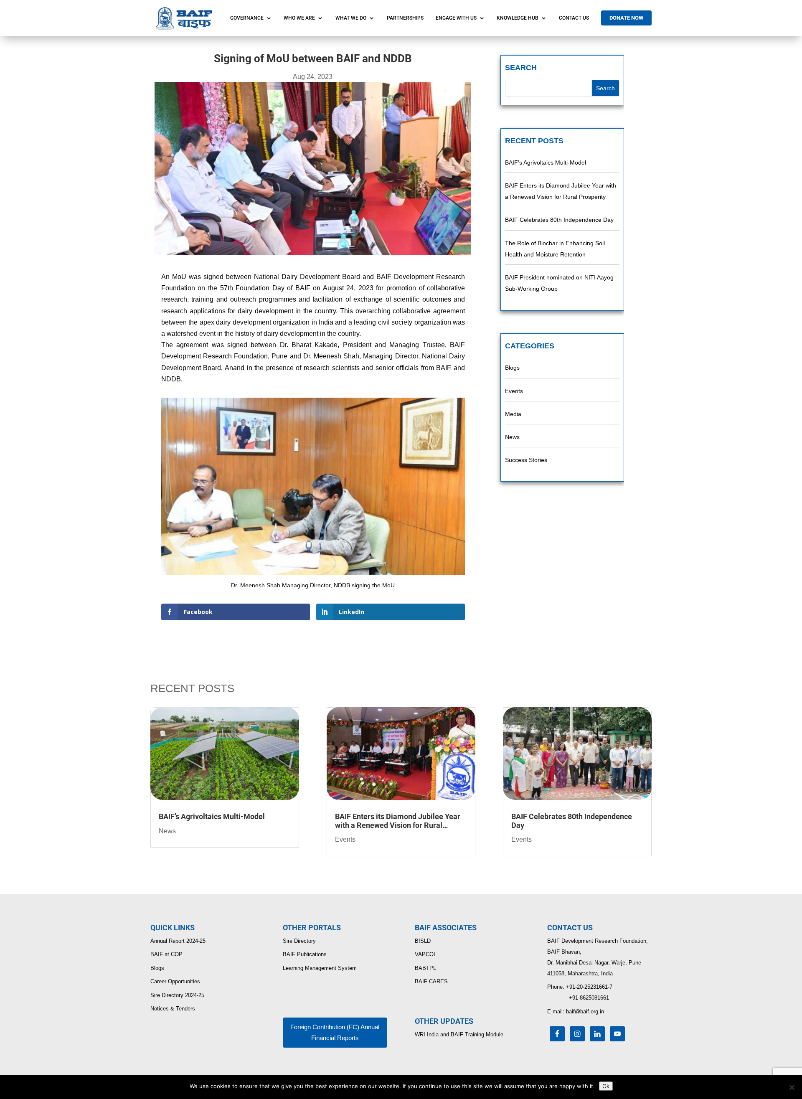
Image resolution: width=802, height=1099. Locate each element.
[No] (791, 1087)
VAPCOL (426, 954)
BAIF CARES (431, 981)
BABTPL (425, 968)
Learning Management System (320, 968)
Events (514, 391)
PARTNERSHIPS (405, 18)
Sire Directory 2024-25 (177, 995)
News (512, 437)
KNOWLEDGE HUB (517, 18)
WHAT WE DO (350, 18)
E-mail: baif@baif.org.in (575, 1011)
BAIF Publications (305, 954)
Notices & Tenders (172, 1008)
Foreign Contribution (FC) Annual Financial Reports (334, 1032)
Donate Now (626, 18)
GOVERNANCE (247, 18)
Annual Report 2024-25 (178, 941)
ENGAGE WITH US (456, 18)
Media (513, 414)
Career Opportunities (175, 981)
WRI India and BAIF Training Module (459, 1034)
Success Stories (526, 460)
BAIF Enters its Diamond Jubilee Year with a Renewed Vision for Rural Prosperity (397, 821)
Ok (605, 1086)
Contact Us (574, 18)
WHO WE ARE (299, 18)
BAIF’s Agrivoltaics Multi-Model (545, 162)
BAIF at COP (166, 954)
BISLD (423, 941)
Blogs (512, 367)
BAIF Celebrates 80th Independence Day (559, 219)
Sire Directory (299, 941)
